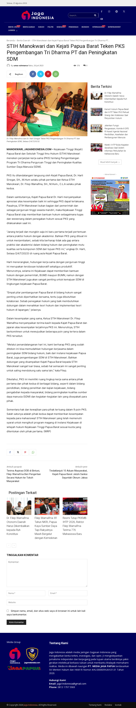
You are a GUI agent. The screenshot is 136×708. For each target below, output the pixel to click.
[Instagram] (109, 11)
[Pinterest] (48, 74)
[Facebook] (101, 11)
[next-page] (14, 545)
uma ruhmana (21, 65)
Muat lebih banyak (108, 162)
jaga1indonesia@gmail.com (71, 683)
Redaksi (108, 705)
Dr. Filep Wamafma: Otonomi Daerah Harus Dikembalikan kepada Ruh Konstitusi (18, 526)
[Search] (95, 15)
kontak (118, 705)
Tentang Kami (95, 705)
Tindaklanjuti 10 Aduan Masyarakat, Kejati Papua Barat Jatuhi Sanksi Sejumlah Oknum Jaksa (68, 474)
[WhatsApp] (55, 74)
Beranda (11, 40)
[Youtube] (101, 19)
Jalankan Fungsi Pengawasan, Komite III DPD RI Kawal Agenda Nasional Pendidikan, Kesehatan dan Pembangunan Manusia (116, 131)
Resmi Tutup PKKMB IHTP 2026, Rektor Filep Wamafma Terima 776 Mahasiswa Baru (74, 526)
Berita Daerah (23, 40)
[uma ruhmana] (9, 65)
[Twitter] (124, 11)
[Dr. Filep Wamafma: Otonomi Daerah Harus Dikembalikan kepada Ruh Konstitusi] (19, 506)
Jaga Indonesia (30, 705)
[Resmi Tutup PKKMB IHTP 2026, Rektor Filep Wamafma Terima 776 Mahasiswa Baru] (75, 506)
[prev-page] (9, 545)
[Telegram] (116, 11)
